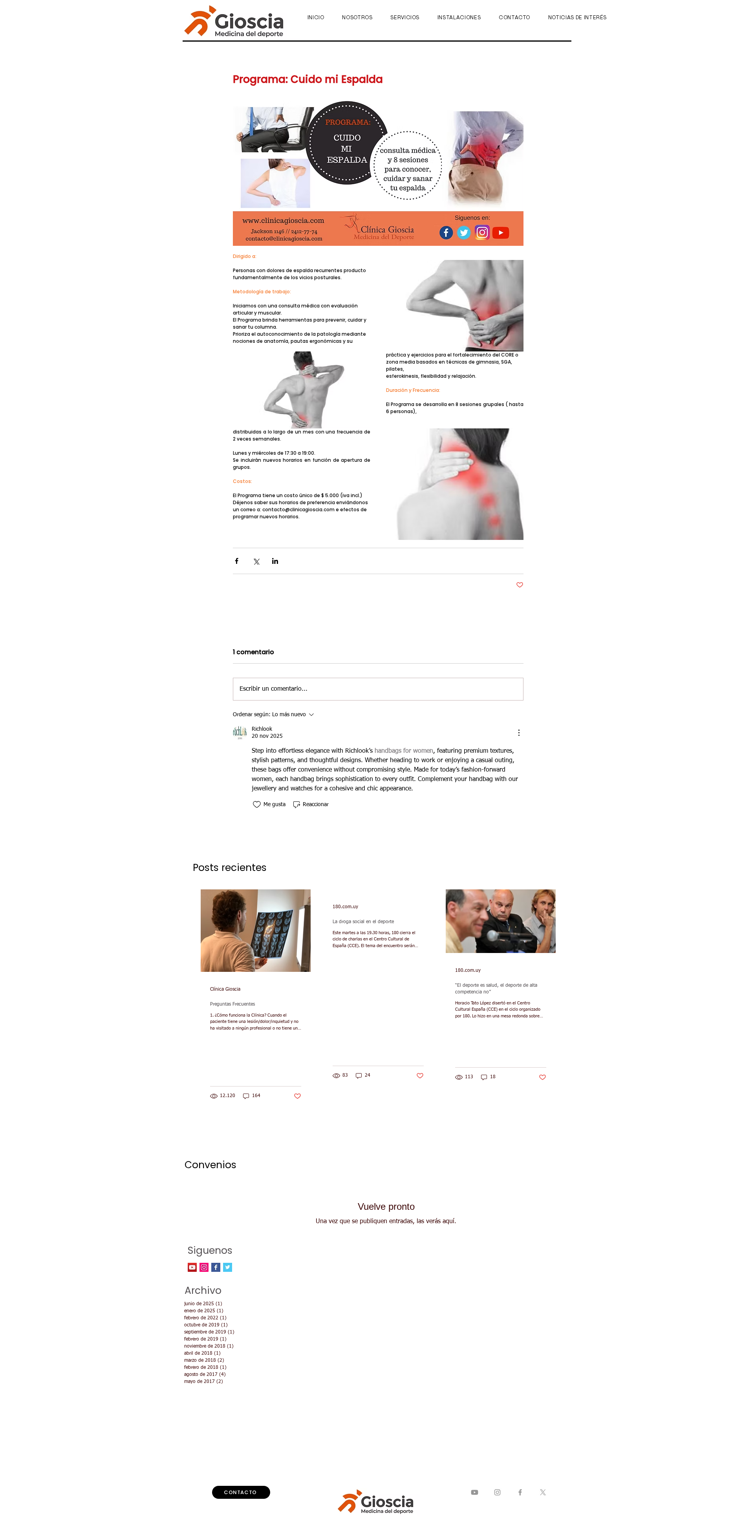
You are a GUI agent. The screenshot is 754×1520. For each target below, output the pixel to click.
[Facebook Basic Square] (215, 1267)
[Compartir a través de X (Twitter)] (256, 561)
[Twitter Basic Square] (227, 1267)
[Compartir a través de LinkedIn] (275, 561)
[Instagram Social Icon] (204, 1267)
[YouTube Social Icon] (192, 1267)
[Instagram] (497, 1492)
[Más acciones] (518, 732)
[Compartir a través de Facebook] (236, 561)
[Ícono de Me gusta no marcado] (257, 804)
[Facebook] (520, 1492)
